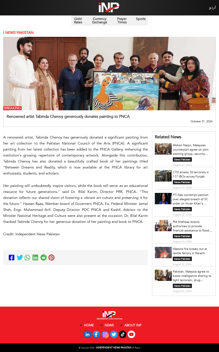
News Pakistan (182, 159)
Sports (141, 18)
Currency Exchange (99, 20)
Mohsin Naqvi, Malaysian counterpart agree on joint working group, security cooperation (191, 149)
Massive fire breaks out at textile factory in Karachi (190, 251)
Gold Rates (78, 20)
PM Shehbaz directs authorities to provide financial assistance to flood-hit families (191, 226)
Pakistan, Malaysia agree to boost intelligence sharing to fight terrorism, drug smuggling (192, 276)
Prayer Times (122, 20)
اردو (212, 7)
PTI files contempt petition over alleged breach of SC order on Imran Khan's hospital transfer (191, 199)
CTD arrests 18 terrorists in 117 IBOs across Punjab (191, 174)
